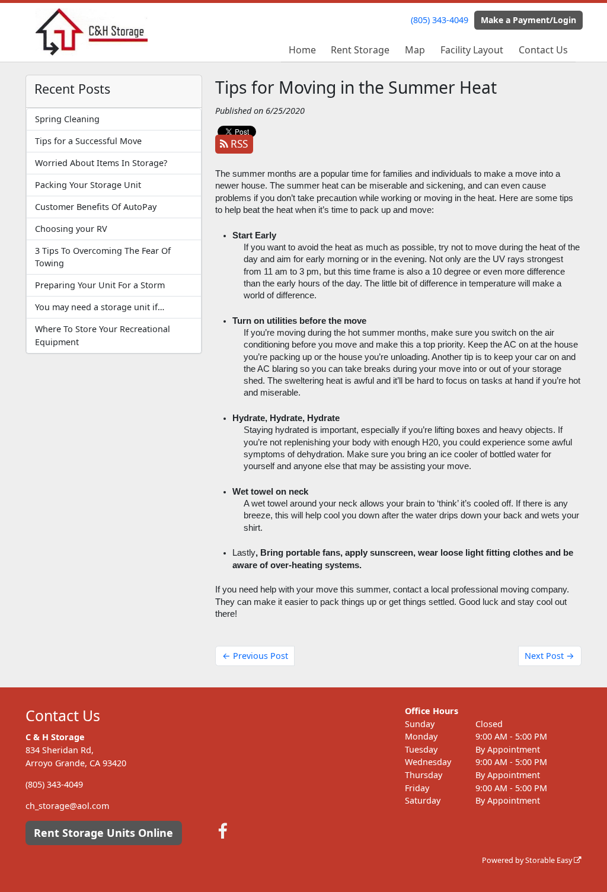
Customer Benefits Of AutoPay (95, 206)
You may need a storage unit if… (99, 307)
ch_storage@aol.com (67, 805)
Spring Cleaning (67, 119)
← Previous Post (255, 655)
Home (302, 49)
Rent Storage (360, 49)
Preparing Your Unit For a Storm (100, 285)
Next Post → (549, 655)
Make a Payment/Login (528, 20)
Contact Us (543, 49)
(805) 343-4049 (439, 20)
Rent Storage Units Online (103, 833)
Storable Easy (549, 860)
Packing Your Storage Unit (88, 184)
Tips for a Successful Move (88, 140)
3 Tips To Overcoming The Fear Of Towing (103, 257)
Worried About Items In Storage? (101, 162)
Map (415, 49)
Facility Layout (471, 49)
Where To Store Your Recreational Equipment (102, 335)
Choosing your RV (71, 228)
